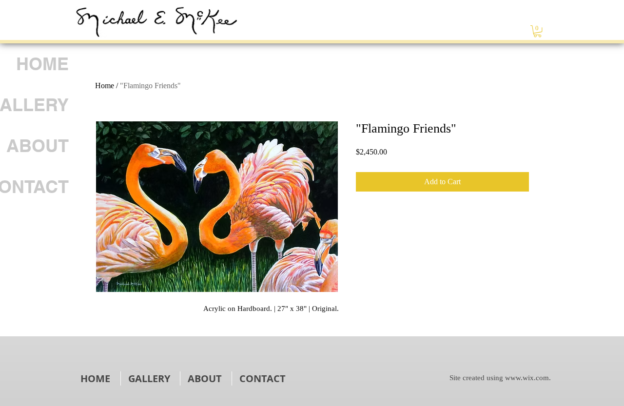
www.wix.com (527, 378)
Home (104, 85)
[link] (537, 31)
